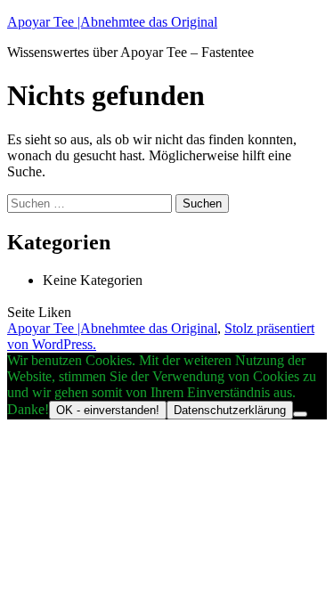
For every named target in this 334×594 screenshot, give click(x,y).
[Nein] (300, 414)
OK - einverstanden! (107, 410)
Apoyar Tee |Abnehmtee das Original (112, 21)
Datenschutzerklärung (230, 410)
